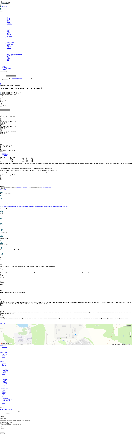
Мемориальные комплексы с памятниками (14, 54)
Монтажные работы (8, 64)
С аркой (8, 35)
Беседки (8, 45)
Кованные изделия (8, 43)
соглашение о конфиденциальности (17, 78)
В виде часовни (9, 36)
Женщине (8, 18)
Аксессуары (9, 48)
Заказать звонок (3, 71)
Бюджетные (4, 369)
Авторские (8, 22)
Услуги (3, 61)
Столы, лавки (9, 47)
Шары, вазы (9, 41)
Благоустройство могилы (9, 62)
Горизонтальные (9, 16)
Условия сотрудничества (6, 68)
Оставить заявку (4, 10)
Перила (8, 60)
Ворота (8, 56)
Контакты (4, 69)
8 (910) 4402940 (4, 8)
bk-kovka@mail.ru (4, 6)
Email (1, 178)
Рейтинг (1, 179)
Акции (3, 403)
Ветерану (8, 26)
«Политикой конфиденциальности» (46, 187)
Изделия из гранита (3, 352)
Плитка (8, 38)
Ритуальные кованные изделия (7, 399)
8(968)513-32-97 (3, 409)
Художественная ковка (11, 52)
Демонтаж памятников (6, 397)
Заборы (8, 57)
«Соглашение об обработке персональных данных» (23, 187)
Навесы (8, 59)
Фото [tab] (3, 90)
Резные (8, 17)
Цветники (8, 39)
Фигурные (8, 29)
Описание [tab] (4, 153)
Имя (1, 177)
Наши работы (4, 65)
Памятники (7, 14)
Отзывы (3, 66)
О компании (4, 67)
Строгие (8, 32)
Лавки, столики (5, 354)
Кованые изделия (3, 345)
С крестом (8, 31)
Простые (8, 21)
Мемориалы (9, 46)
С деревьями (9, 23)
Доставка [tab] (5, 155)
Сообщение (2, 186)
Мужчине (8, 19)
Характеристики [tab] (5, 154)
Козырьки (8, 58)
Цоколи (8, 40)
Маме (8, 30)
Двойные (8, 28)
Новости (4, 405)
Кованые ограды (5, 347)
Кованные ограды (10, 44)
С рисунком (9, 34)
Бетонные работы (5, 395)
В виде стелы (9, 20)
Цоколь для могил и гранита (12, 53)
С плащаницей (9, 24)
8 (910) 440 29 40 (9, 409)
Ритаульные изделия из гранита (12, 51)
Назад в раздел (3, 189)
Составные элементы (10, 42)
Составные (8, 33)
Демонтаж (6, 63)
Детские (8, 27)
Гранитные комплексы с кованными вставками (15, 50)
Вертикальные (9, 15)
